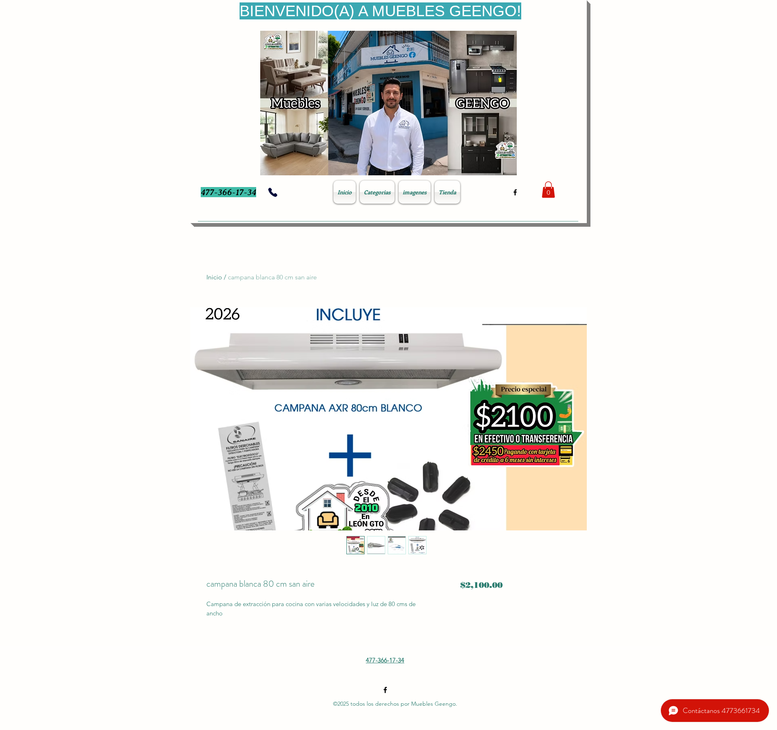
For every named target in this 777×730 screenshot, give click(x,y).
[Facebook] (515, 192)
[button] (548, 189)
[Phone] (272, 192)
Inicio (214, 277)
